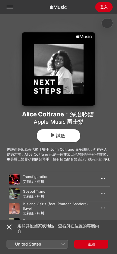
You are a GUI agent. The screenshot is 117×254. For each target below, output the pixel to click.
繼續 (91, 244)
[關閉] (9, 227)
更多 (107, 160)
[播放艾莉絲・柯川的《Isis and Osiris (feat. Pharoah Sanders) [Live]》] (14, 208)
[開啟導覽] (10, 7)
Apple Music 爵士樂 (59, 122)
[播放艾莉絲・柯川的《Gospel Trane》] (14, 193)
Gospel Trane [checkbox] (34, 191)
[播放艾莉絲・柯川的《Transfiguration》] (14, 179)
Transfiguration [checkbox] (35, 176)
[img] (58, 7)
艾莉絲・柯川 (33, 181)
